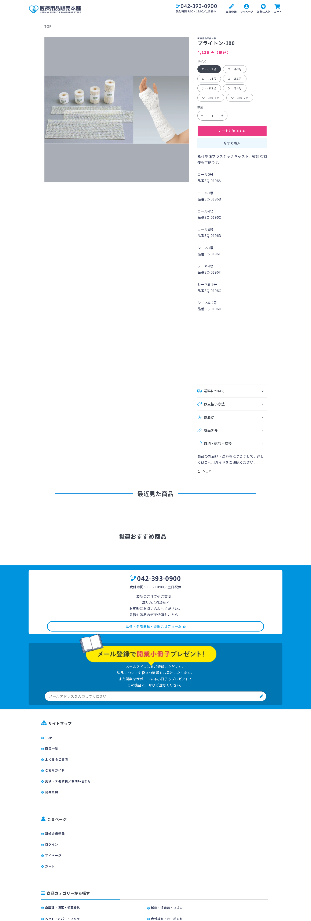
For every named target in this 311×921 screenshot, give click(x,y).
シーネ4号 (234, 88)
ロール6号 (234, 79)
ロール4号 (209, 79)
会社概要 (51, 792)
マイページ (53, 855)
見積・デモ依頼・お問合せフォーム (153, 626)
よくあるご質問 (56, 759)
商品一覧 (51, 748)
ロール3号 (234, 69)
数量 (200, 107)
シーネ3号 (209, 88)
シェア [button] (207, 471)
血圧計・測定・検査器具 (62, 907)
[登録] (261, 696)
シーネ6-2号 (240, 98)
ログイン (51, 844)
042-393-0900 (159, 578)
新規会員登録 (55, 833)
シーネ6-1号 (211, 98)
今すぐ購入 (232, 143)
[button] (232, 390)
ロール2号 (209, 69)
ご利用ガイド (55, 770)
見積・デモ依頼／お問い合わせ (68, 781)
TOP (48, 26)
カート (50, 866)
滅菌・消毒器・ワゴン (167, 908)
